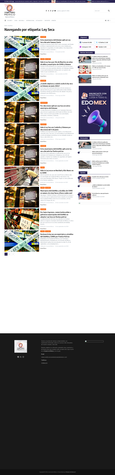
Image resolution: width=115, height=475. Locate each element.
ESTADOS (43, 124)
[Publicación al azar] (105, 20)
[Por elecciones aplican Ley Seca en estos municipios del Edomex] (21, 112)
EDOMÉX (9, 20)
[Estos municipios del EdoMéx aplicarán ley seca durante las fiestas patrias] (21, 155)
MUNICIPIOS (44, 102)
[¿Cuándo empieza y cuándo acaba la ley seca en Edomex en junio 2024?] (21, 90)
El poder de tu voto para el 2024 (100, 176)
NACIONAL (21, 20)
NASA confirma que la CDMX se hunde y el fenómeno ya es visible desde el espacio (100, 163)
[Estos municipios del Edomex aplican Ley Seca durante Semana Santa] (21, 46)
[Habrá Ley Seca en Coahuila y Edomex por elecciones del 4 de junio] (21, 133)
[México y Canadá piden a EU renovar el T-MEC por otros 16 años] (48, 1)
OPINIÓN (53, 20)
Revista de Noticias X (71, 472)
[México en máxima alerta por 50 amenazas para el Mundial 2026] (84, 1)
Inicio (5, 25)
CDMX (15, 20)
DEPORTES (47, 20)
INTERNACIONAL (30, 20)
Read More (43, 54)
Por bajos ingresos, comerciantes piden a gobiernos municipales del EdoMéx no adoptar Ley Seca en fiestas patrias (55, 214)
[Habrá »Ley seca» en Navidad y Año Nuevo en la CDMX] (21, 176)
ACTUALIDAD (39, 20)
